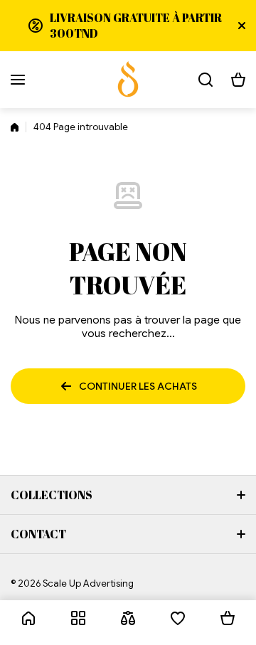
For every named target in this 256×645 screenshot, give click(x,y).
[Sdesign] (128, 79)
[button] (238, 80)
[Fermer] (242, 25)
